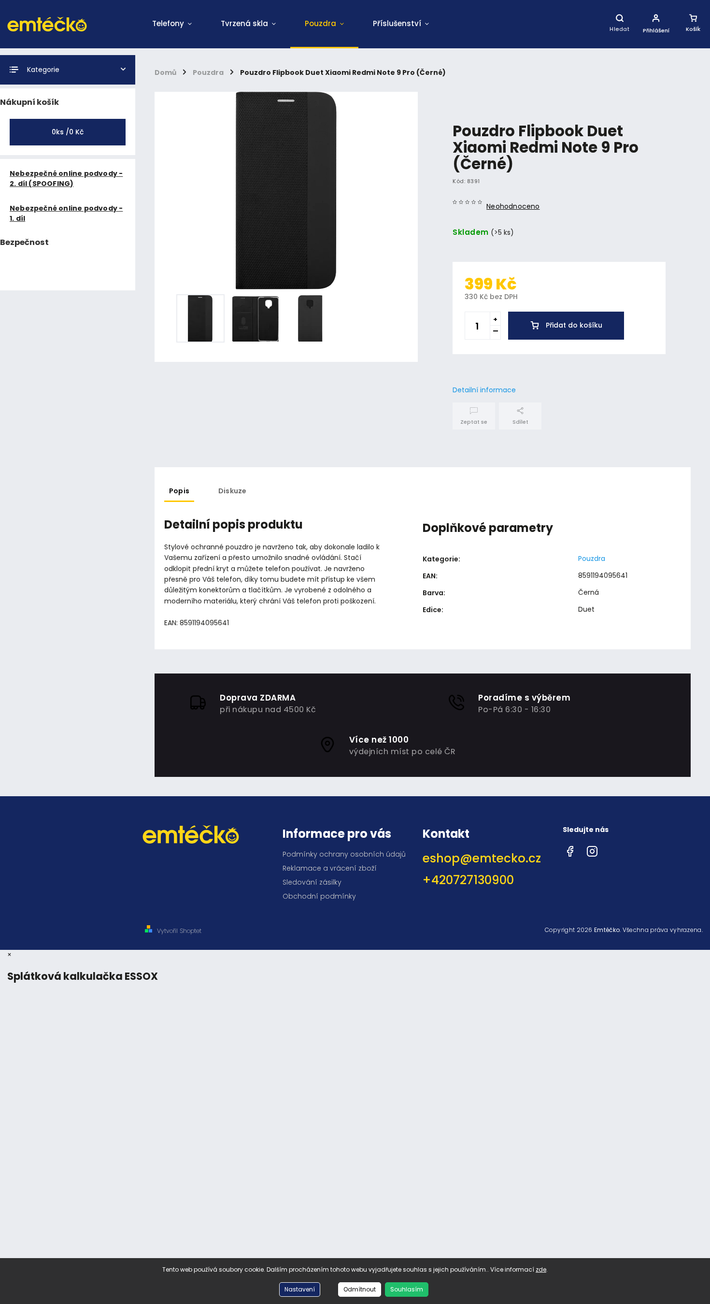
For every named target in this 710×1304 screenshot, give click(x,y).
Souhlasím (406, 1289)
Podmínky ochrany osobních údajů (344, 854)
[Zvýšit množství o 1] (495, 319)
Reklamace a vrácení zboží (330, 868)
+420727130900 (468, 880)
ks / (68, 132)
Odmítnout (359, 1289)
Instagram (592, 849)
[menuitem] (172, 24)
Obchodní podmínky (319, 896)
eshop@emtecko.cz (482, 858)
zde (541, 1269)
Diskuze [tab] (232, 491)
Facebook (570, 849)
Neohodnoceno (513, 206)
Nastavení (299, 1289)
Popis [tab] (179, 491)
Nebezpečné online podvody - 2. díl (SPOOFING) (66, 178)
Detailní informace (484, 390)
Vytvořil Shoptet (179, 931)
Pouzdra (591, 558)
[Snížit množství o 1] (495, 332)
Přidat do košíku (574, 325)
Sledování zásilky (312, 882)
